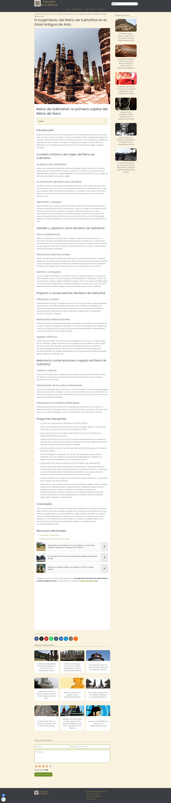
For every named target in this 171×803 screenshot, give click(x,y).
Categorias (76, 9)
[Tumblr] (56, 639)
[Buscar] (136, 3)
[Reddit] (76, 639)
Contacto (101, 9)
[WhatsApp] (51, 639)
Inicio (68, 9)
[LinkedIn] (61, 639)
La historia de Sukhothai (49, 535)
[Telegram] (66, 639)
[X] (41, 639)
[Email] (71, 639)
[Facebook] (36, 639)
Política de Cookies (92, 794)
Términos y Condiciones (94, 796)
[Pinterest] (46, 639)
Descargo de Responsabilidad (96, 791)
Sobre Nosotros (90, 9)
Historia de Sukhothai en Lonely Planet (55, 539)
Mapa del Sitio (90, 799)
